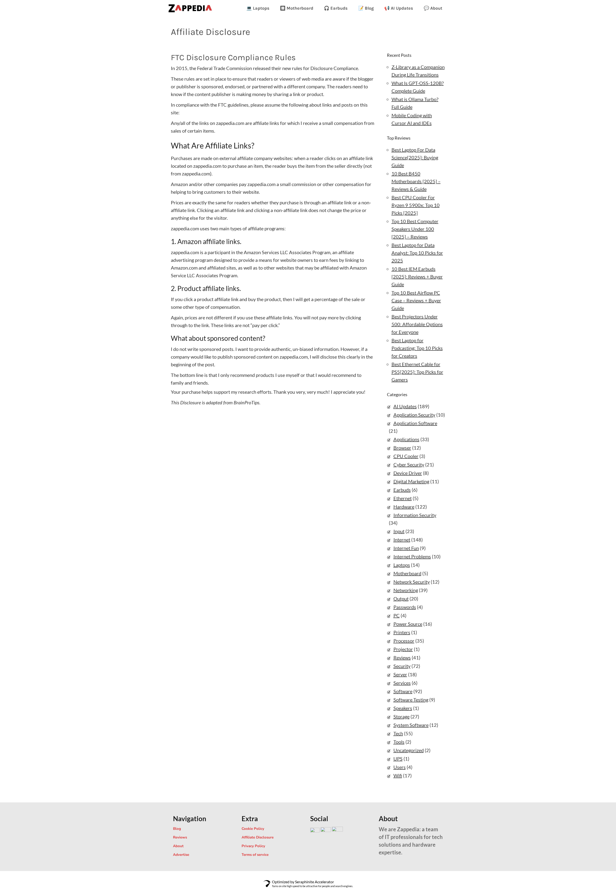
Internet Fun (406, 548)
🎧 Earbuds (336, 8)
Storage (401, 716)
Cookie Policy (253, 828)
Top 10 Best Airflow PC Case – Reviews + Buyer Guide (416, 300)
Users (399, 767)
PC (396, 615)
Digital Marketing (411, 481)
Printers (401, 632)
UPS (398, 758)
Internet (401, 539)
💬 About (433, 8)
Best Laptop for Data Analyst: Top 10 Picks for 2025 (417, 252)
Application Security (414, 415)
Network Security (411, 582)
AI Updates (405, 406)
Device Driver (407, 473)
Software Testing (410, 700)
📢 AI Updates (398, 8)
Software (402, 691)
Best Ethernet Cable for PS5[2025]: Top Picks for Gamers (417, 371)
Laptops (401, 565)
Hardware (403, 506)
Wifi (397, 775)
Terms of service (255, 854)
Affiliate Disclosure (258, 837)
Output (401, 598)
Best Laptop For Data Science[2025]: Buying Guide (414, 157)
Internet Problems (412, 556)
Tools (398, 742)
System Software (411, 725)
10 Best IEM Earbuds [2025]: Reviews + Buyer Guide (417, 276)
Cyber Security (408, 464)
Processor (403, 641)
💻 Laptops (258, 8)
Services (402, 683)
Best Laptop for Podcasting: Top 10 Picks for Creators (417, 348)
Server (400, 674)
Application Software (415, 423)
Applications (406, 439)
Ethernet (402, 498)
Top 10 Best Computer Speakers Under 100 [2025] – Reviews (414, 228)
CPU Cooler (405, 456)
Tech (398, 733)
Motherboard (407, 573)
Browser (402, 448)
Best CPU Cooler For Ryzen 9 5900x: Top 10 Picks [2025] (415, 205)
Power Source (407, 624)
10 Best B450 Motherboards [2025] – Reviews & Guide (416, 181)
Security (402, 666)
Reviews (402, 657)
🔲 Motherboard (296, 8)
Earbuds (402, 490)
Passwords (404, 607)
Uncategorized (408, 750)
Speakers (402, 708)
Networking (405, 590)
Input (398, 531)
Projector (403, 649)
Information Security (414, 515)
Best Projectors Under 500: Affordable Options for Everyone (417, 324)
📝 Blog (366, 8)
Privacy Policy (253, 846)
